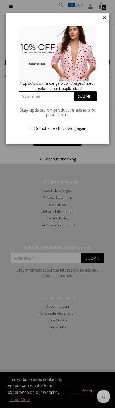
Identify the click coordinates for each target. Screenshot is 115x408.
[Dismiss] (104, 17)
